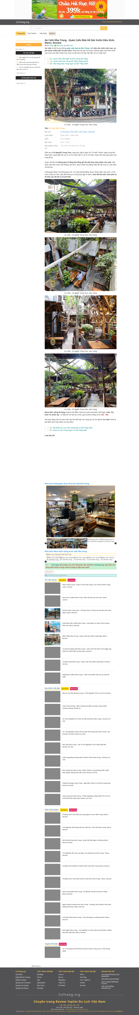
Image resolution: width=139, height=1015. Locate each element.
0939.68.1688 (78, 1007)
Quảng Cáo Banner (22, 988)
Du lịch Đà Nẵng (98, 1011)
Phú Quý (40, 988)
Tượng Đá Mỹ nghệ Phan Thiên (35, 1011)
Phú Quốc (62, 985)
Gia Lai (61, 974)
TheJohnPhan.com (71, 1009)
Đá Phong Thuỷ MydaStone (56, 1011)
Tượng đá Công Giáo (85, 1011)
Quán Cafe (59, 45)
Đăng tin (52, 33)
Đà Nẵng (40, 974)
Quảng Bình (41, 983)
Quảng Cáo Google (22, 985)
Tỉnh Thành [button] (31, 33)
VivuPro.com (84, 1009)
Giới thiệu (43, 33)
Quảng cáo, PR (73, 1005)
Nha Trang (50, 45)
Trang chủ (21, 33)
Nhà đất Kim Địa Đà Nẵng (110, 979)
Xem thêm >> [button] (20, 49)
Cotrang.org (99, 565)
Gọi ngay (55, 565)
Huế (38, 980)
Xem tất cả (62, 580)
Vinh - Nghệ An (85, 980)
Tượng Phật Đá (71, 1011)
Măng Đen (62, 980)
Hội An (39, 977)
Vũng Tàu (62, 983)
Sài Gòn (82, 985)
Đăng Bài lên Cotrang (23, 977)
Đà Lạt (61, 977)
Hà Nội (82, 983)
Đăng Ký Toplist (21, 980)
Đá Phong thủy (114, 1011)
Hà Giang (83, 977)
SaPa (82, 974)
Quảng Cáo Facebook (23, 983)
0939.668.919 (67, 1007)
